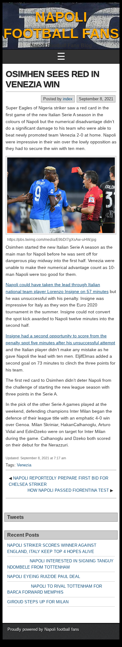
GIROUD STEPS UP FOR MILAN (38, 602)
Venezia (24, 465)
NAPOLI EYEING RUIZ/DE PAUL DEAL (43, 576)
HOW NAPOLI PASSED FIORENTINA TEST (68, 490)
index (68, 99)
